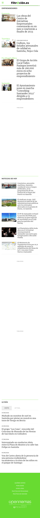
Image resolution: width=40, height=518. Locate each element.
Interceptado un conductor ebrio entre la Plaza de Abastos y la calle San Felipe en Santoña (20, 444)
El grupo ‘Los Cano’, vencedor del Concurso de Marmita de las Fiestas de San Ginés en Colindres (19, 431)
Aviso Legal (20, 488)
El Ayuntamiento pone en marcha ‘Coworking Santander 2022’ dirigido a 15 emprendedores (26, 92)
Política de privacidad (20, 491)
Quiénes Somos (20, 483)
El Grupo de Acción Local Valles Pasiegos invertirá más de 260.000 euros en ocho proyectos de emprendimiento (27, 68)
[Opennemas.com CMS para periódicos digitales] (20, 504)
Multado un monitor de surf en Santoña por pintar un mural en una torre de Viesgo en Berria (19, 418)
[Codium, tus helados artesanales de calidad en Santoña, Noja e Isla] (8, 43)
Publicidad (20, 485)
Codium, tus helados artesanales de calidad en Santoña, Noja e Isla (27, 47)
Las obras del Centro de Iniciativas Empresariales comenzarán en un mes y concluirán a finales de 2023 (27, 23)
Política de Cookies (20, 494)
